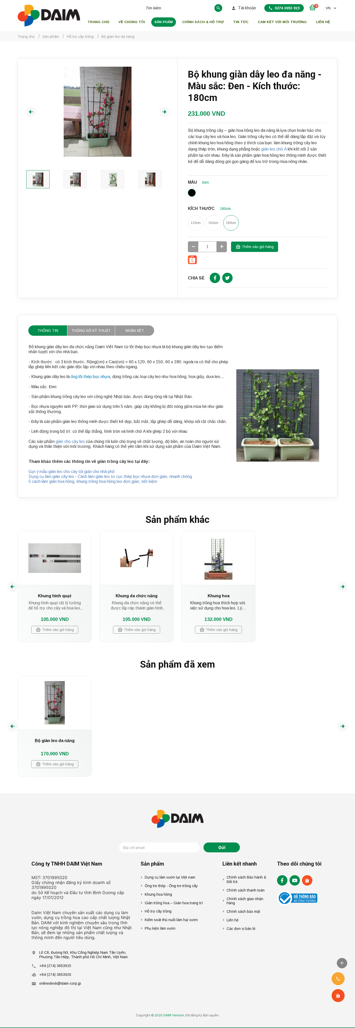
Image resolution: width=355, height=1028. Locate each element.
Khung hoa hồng (158, 894)
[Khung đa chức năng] (136, 558)
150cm (213, 223)
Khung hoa (218, 596)
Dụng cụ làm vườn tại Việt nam (170, 877)
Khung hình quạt (54, 596)
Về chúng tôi (132, 22)
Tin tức (240, 22)
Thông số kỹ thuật (91, 330)
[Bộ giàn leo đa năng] (54, 702)
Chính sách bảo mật (243, 911)
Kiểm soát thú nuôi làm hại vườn (171, 920)
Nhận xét (135, 330)
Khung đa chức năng (136, 596)
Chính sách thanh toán (246, 890)
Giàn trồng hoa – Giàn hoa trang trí (174, 903)
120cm (196, 223)
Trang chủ (98, 22)
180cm (231, 223)
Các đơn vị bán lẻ (241, 929)
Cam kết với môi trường (282, 22)
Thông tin (47, 330)
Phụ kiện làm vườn (160, 928)
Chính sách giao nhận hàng (245, 901)
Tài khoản (247, 8)
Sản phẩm (163, 22)
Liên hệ (323, 22)
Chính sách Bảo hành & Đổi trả (246, 879)
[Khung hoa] (218, 558)
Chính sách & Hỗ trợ (203, 22)
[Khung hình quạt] (54, 558)
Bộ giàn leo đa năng (55, 740)
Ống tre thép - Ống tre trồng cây (171, 886)
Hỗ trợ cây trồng (158, 911)
